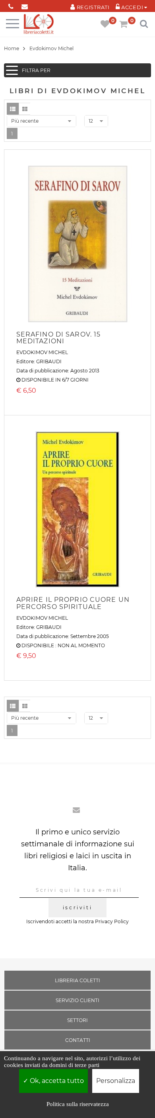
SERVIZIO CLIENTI (77, 1000)
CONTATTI (77, 1040)
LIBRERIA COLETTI (77, 980)
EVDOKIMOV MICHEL (42, 352)
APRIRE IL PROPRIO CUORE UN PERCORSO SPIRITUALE (73, 603)
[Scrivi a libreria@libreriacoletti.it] (24, 5)
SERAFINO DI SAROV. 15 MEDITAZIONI (58, 338)
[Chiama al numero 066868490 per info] (10, 5)
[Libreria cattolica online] (39, 24)
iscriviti (77, 907)
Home (11, 48)
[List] (13, 109)
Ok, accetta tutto (56, 1081)
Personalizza (115, 1081)
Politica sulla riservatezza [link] (77, 1104)
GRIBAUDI (49, 361)
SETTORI (77, 1020)
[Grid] (25, 109)
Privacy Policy (112, 921)
